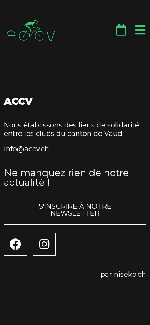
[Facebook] (15, 244)
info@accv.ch (26, 149)
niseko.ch (130, 274)
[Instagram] (44, 244)
